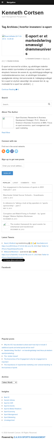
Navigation (11, 2)
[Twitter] (8, 151)
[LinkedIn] (16, 151)
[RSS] (4, 151)
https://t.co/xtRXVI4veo (10, 246)
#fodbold (12, 243)
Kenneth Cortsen (23, 12)
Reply (9, 249)
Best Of (6, 397)
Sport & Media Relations (12, 408)
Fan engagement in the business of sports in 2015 (23, 187)
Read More (6, 132)
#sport (6, 243)
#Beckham (15, 252)
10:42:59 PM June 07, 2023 (28, 254)
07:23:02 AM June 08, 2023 (28, 246)
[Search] (49, 104)
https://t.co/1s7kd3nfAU (10, 254)
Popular (6, 183)
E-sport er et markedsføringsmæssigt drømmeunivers (38, 44)
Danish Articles (13, 61)
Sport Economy (9, 411)
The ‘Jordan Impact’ (11, 356)
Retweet (14, 249)
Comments (25, 183)
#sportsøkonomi (42, 243)
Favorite (20, 249)
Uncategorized (9, 420)
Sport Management (11, 414)
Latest (15, 183)
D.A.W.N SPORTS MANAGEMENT (29, 437)
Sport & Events (9, 406)
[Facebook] (12, 151)
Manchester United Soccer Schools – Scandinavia (23, 195)
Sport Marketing (9, 417)
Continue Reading (8, 89)
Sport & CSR (8, 403)
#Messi (6, 252)
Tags (34, 183)
